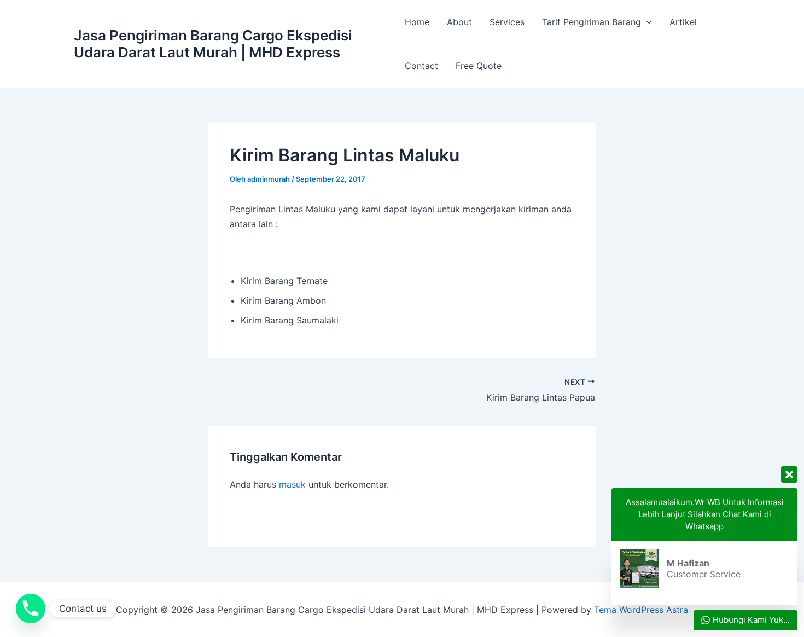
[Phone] (30, 608)
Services (507, 21)
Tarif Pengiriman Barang (591, 21)
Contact (421, 65)
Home (417, 21)
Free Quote (479, 65)
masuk (292, 484)
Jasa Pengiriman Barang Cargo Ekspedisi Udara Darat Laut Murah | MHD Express (213, 44)
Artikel (683, 21)
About (459, 21)
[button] (646, 22)
